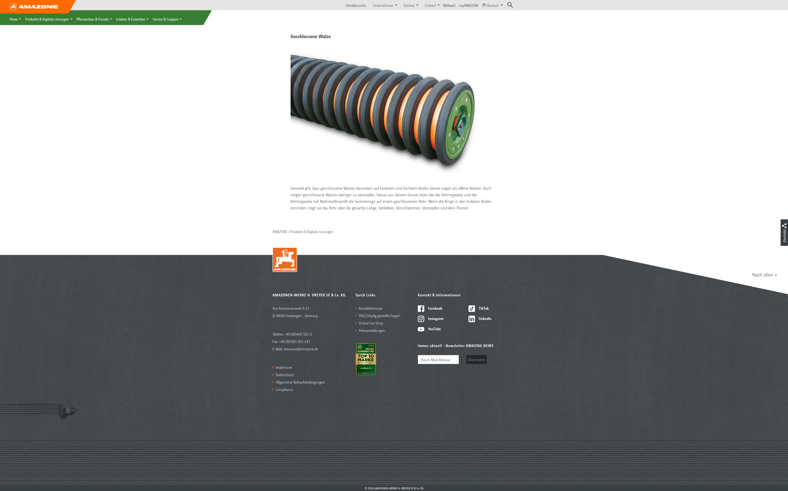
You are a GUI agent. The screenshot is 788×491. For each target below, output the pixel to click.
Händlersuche (356, 5)
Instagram (435, 318)
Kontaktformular (371, 308)
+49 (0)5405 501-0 (298, 334)
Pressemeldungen (372, 330)
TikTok (483, 308)
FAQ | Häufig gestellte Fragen (379, 315)
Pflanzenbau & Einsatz (92, 19)
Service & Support (166, 19)
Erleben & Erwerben (130, 19)
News (14, 19)
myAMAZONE (469, 5)
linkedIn (484, 318)
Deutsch (493, 5)
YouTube (434, 328)
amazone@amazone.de (301, 349)
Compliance (284, 389)
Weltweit (449, 5)
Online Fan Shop (371, 323)
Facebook (434, 308)
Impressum (284, 367)
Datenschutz (285, 374)
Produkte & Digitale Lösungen (47, 19)
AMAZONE (280, 231)
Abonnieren (476, 359)
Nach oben (762, 274)
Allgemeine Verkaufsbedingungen (300, 382)
